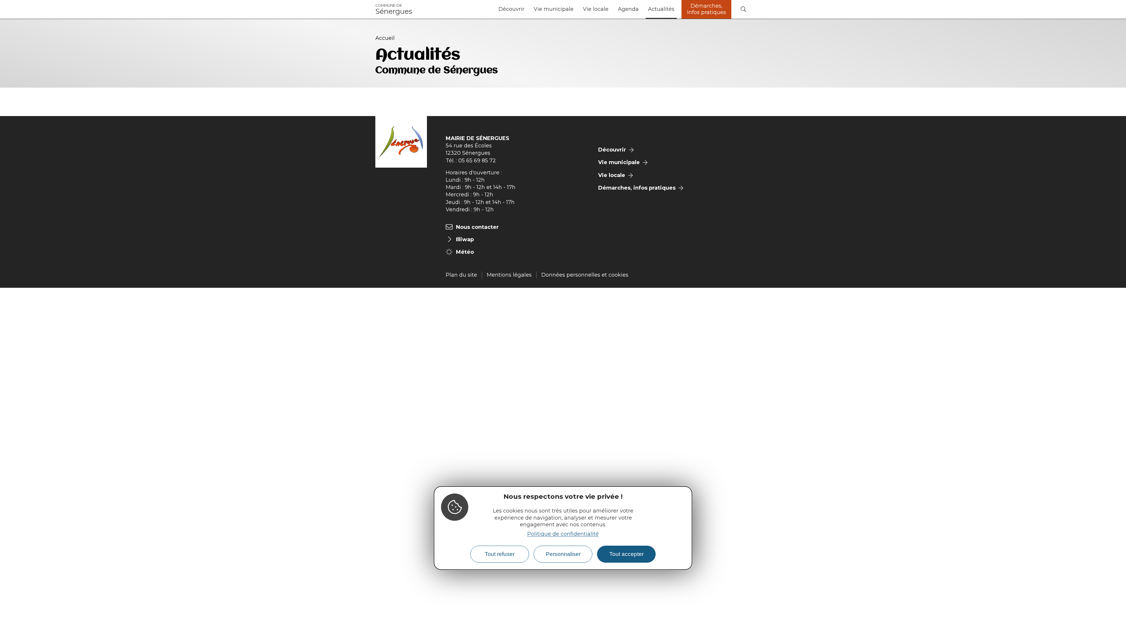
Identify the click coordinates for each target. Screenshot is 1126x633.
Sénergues (393, 9)
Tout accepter (626, 554)
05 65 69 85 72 (477, 160)
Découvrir (511, 9)
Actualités (661, 9)
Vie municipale (554, 9)
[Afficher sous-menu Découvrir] (526, 9)
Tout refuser (500, 554)
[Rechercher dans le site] (743, 9)
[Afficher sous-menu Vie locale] (610, 9)
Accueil (385, 38)
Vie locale (595, 9)
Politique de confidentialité (563, 534)
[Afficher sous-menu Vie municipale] (575, 9)
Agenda (628, 9)
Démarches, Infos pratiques (706, 9)
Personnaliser (563, 554)
